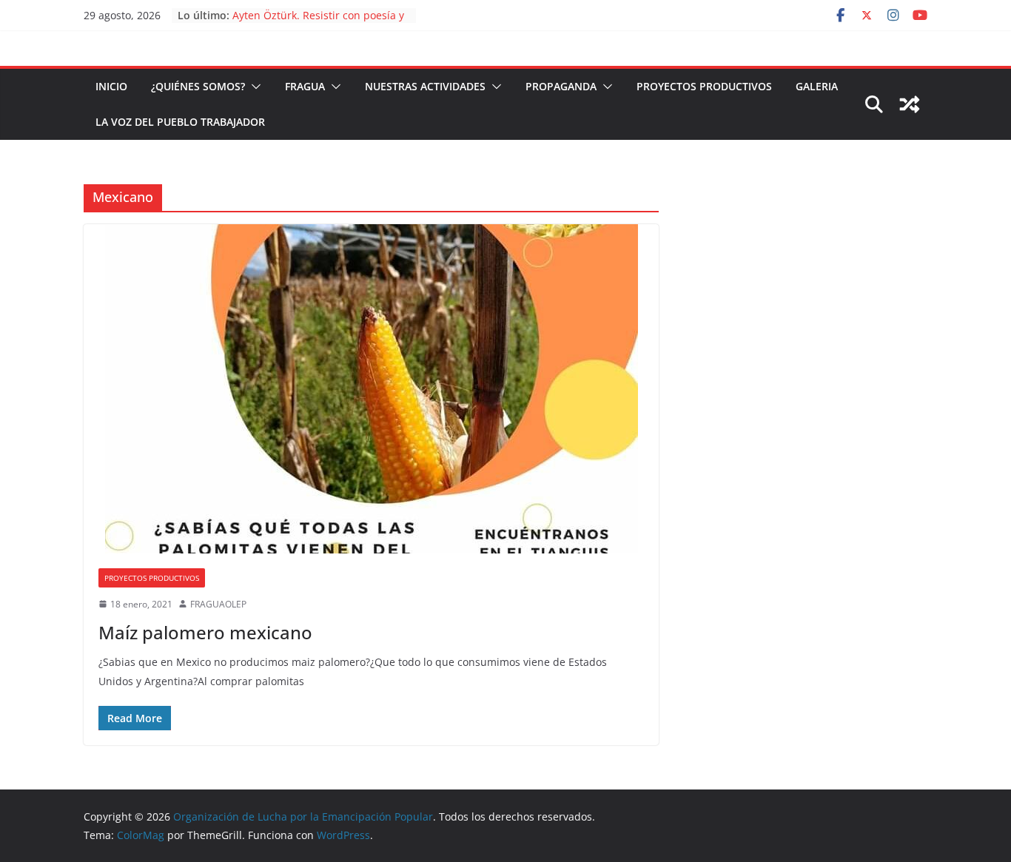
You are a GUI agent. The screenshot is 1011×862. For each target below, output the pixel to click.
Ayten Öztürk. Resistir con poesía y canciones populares (318, 22)
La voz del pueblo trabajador (180, 122)
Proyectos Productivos (704, 86)
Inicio (111, 86)
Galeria (817, 86)
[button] (253, 86)
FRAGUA (305, 86)
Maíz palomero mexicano (205, 632)
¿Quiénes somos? (198, 86)
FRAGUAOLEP (218, 604)
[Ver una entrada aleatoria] (909, 104)
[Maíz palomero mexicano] (371, 388)
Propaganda (561, 86)
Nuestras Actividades (425, 86)
